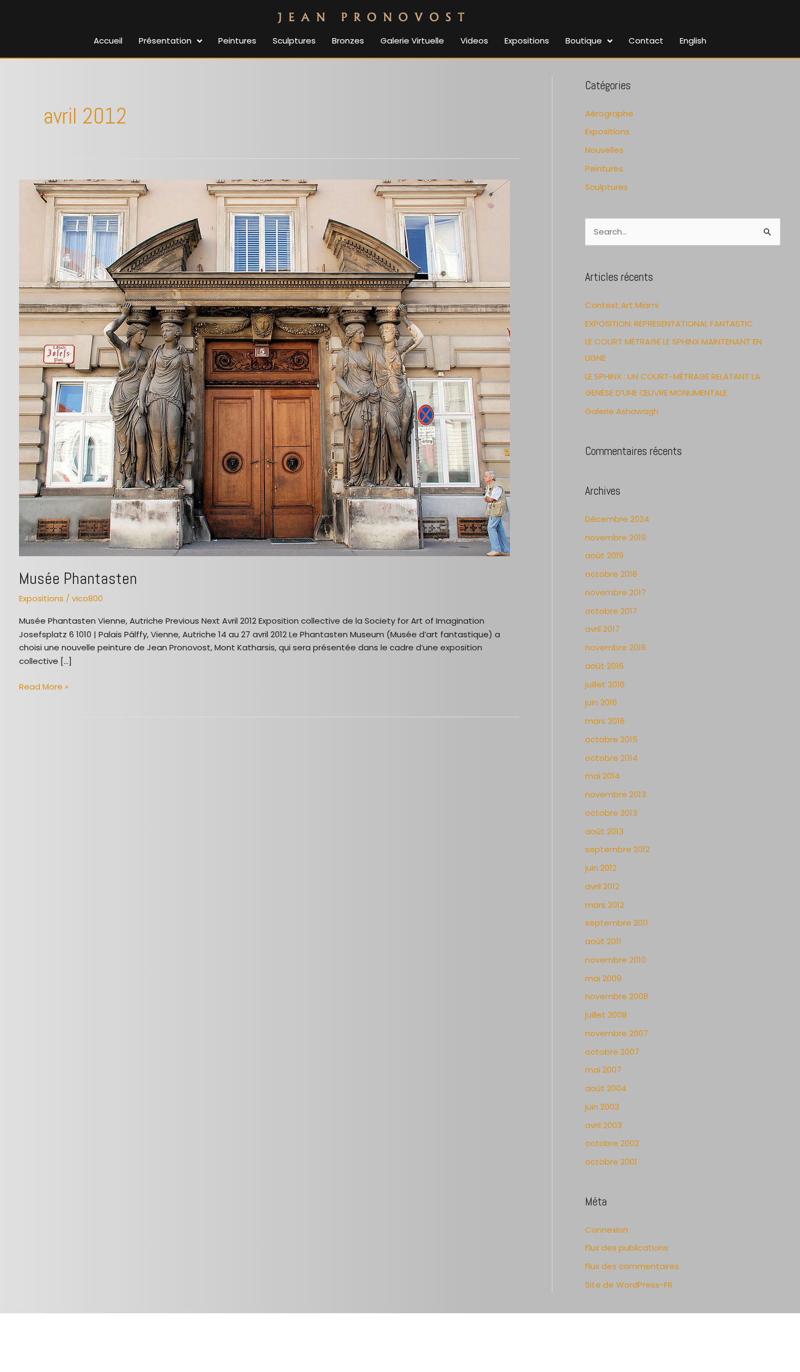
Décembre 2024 (617, 519)
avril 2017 (602, 629)
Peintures (604, 168)
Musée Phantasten (78, 578)
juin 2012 (601, 867)
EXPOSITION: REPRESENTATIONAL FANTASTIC (669, 323)
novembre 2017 (615, 592)
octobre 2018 (611, 574)
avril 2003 (603, 1125)
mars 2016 (605, 721)
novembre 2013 (615, 794)
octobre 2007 (612, 1051)
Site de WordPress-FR (629, 1284)
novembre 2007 (616, 1033)
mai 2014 (602, 776)
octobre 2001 (611, 1161)
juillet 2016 (605, 684)
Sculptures (606, 187)
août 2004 (605, 1088)
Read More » (44, 686)
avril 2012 (602, 886)
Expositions (41, 598)
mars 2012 (604, 904)
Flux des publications (626, 1247)
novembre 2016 (615, 647)
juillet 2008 (606, 1014)
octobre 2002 (612, 1143)
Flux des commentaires (632, 1266)
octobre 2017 (611, 611)
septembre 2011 (616, 922)
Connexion (606, 1229)
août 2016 (604, 666)
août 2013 (604, 831)
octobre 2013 (611, 813)
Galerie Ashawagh (622, 411)
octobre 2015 (611, 739)
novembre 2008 (616, 996)
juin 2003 (602, 1106)
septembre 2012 (617, 849)
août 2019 (604, 555)
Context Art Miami (622, 305)
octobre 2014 (611, 758)
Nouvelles (604, 150)
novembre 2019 (615, 537)
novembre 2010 (615, 959)
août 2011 (603, 941)
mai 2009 (603, 978)
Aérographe (609, 113)
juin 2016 (601, 702)
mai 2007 (603, 1069)
